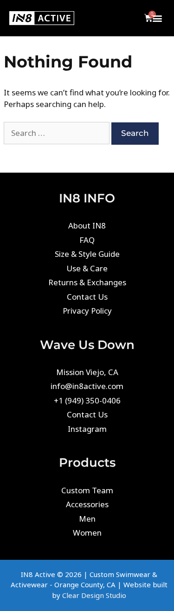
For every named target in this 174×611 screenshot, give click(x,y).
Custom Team (87, 490)
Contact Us (87, 296)
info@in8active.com (87, 386)
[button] (157, 18)
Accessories (87, 504)
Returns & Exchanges (87, 282)
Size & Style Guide (87, 253)
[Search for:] (57, 133)
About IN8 (87, 225)
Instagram (87, 428)
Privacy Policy (87, 310)
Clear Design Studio (94, 595)
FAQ (87, 240)
